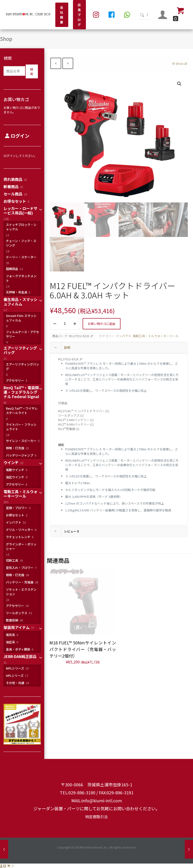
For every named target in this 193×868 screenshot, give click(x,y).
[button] (179, 83)
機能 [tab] (61, 444)
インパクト (123, 336)
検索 (8, 58)
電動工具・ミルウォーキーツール (156, 336)
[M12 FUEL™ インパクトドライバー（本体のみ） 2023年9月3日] (4, 849)
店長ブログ (79, 15)
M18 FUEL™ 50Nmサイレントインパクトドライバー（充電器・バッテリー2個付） (82, 649)
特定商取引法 (96, 816)
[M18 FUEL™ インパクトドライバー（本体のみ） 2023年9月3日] (189, 849)
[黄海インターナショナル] (28, 14)
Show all (181, 63)
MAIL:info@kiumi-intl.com (96, 800)
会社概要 (62, 14)
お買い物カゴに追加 (101, 323)
